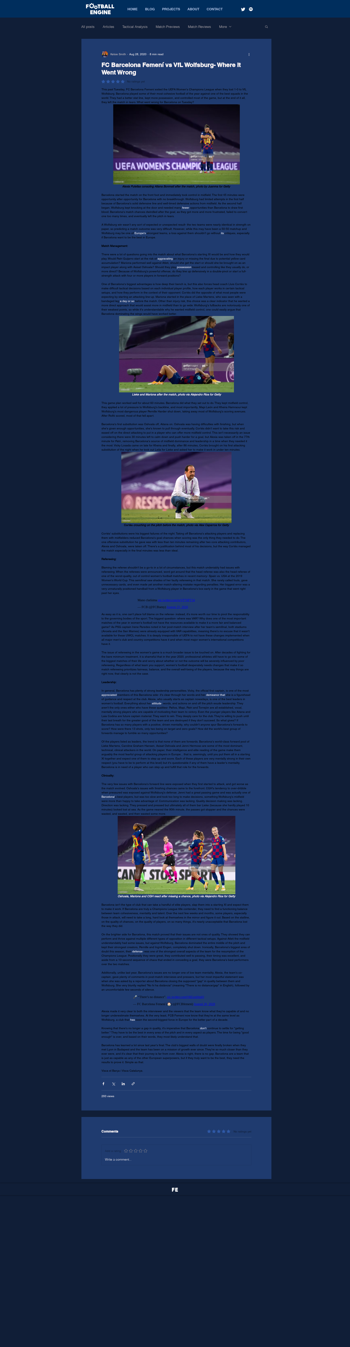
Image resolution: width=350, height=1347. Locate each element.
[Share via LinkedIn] (123, 1084)
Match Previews (168, 26)
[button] (266, 26)
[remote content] (176, 603)
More (223, 26)
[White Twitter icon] (243, 9)
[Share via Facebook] (103, 1084)
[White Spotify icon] (250, 9)
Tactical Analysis (135, 26)
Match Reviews (199, 26)
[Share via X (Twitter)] (113, 1084)
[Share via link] (133, 1084)
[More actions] (248, 54)
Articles (108, 26)
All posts (88, 26)
